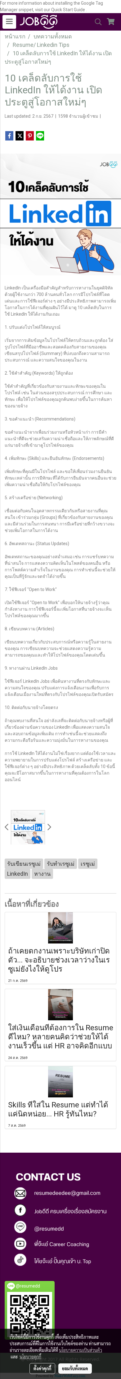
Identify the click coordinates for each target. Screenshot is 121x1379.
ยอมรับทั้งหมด (75, 1368)
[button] (96, 21)
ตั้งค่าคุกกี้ (42, 1368)
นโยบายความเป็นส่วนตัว (80, 1350)
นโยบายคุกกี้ (30, 1356)
